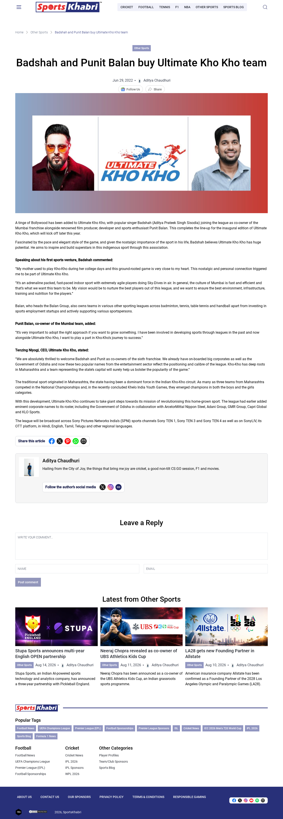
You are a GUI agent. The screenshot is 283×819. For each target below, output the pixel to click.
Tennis (164, 7)
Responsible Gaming (189, 797)
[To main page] (69, 7)
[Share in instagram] (246, 800)
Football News (25, 728)
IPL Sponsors (74, 767)
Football (146, 7)
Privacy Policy (111, 797)
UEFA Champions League (55, 728)
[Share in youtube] (251, 800)
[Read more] (56, 647)
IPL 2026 (252, 728)
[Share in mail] (83, 441)
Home (19, 32)
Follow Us (133, 89)
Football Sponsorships (119, 728)
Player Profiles (109, 755)
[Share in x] (240, 800)
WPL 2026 (72, 774)
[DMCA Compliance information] (38, 812)
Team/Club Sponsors (113, 761)
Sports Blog (233, 7)
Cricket (126, 7)
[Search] (265, 7)
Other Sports (207, 7)
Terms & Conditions (148, 797)
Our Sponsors (79, 797)
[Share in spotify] (257, 800)
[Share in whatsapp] (76, 441)
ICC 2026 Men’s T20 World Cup (222, 728)
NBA (187, 7)
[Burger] (18, 7)
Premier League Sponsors (154, 728)
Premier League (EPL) (88, 728)
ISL (176, 728)
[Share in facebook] (52, 441)
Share (158, 89)
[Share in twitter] (60, 441)
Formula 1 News (46, 736)
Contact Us (49, 797)
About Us (24, 797)
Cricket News (191, 728)
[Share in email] (263, 800)
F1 (177, 7)
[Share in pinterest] (68, 441)
